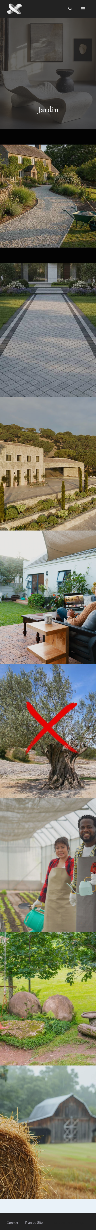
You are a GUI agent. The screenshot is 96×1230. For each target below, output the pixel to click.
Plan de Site (34, 1222)
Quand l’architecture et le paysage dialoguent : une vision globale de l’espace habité (48, 461)
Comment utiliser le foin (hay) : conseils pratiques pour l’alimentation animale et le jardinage (48, 1130)
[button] (70, 9)
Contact (12, 1223)
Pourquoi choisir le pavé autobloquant (48, 327)
